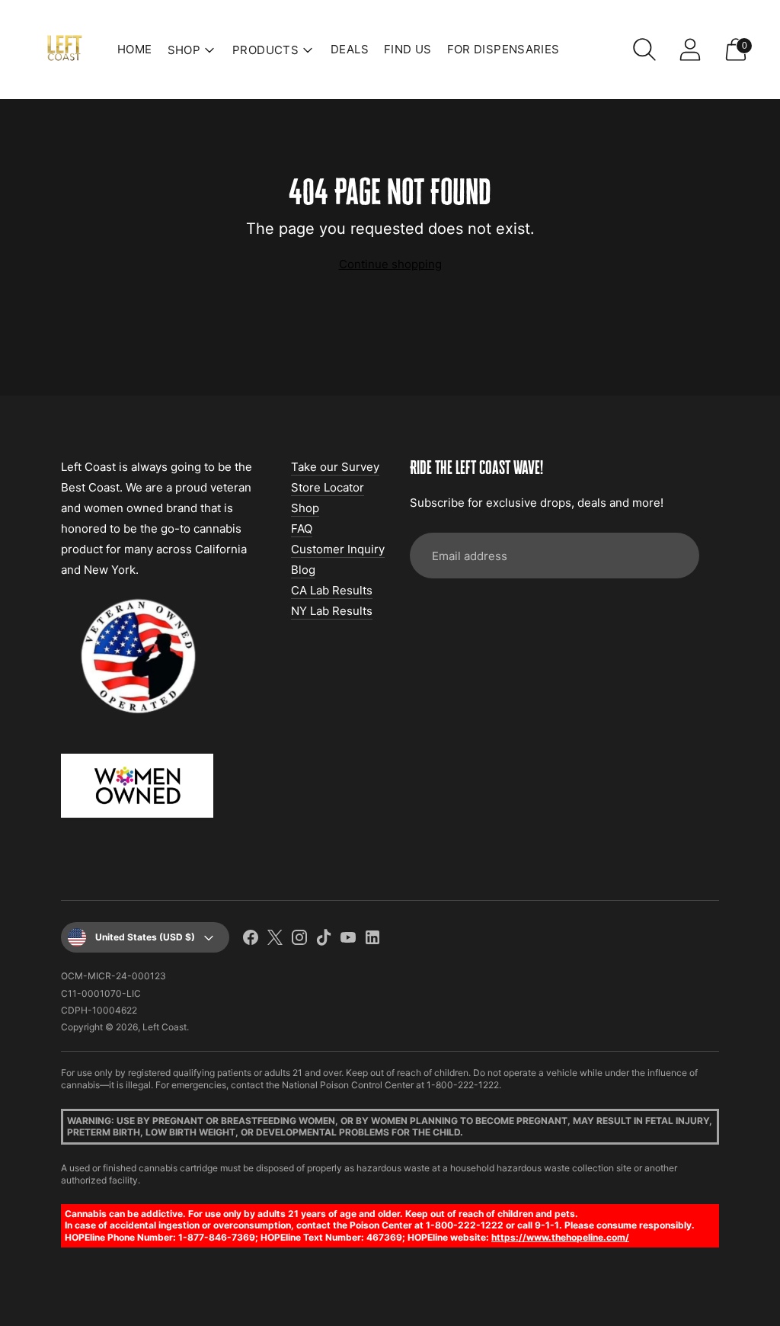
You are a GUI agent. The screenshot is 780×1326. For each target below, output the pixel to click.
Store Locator (327, 487)
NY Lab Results (331, 611)
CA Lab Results (331, 590)
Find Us (408, 49)
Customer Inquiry (338, 549)
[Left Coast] (64, 49)
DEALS (350, 49)
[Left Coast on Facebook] (250, 939)
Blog (303, 569)
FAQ (301, 528)
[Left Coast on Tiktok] (324, 939)
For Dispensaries (503, 49)
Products (265, 50)
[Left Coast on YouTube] (348, 939)
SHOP (184, 50)
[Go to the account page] (690, 49)
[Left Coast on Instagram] (299, 939)
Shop (305, 508)
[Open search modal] (644, 49)
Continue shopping (390, 264)
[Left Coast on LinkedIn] (372, 939)
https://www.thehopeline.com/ (560, 1237)
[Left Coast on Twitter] (275, 939)
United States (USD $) (145, 937)
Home (134, 49)
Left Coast (164, 1027)
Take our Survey (335, 467)
